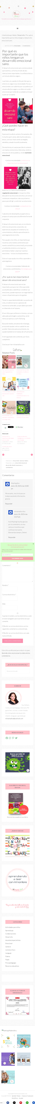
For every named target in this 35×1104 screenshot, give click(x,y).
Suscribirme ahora (17, 558)
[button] (17, 546)
